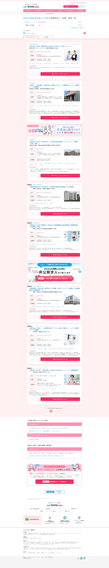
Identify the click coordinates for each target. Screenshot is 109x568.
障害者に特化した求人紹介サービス (29, 534)
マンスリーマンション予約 (37, 544)
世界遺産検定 (33, 543)
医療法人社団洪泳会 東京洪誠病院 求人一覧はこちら (71, 257)
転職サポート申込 (67, 511)
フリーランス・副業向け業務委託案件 (42, 534)
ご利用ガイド (39, 10)
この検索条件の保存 (75, 27)
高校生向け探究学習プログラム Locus (35, 538)
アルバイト (68, 533)
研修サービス (25, 552)
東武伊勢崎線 (46, 431)
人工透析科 (31, 455)
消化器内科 (38, 455)
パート (72, 533)
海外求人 (54, 533)
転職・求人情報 (49, 533)
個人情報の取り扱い (73, 508)
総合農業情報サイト (39, 543)
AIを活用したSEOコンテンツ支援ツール (49, 544)
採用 (42, 557)
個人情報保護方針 (50, 557)
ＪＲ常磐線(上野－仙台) (35, 428)
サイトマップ (61, 508)
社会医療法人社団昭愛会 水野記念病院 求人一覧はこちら (71, 120)
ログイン (82, 6)
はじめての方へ (50, 10)
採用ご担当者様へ (73, 2)
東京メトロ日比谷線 (52, 428)
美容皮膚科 (49, 453)
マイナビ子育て (45, 543)
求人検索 (60, 10)
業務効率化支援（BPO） (32, 552)
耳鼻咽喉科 (61, 453)
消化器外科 (56, 455)
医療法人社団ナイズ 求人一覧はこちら (74, 76)
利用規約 (42, 511)
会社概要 (29, 557)
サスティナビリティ (37, 557)
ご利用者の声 (71, 10)
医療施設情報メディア (74, 543)
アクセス (33, 557)
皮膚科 (35, 453)
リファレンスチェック (58, 552)
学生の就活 (25, 533)
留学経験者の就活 (30, 533)
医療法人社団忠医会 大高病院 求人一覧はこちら (72, 216)
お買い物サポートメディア (28, 544)
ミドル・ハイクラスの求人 (61, 533)
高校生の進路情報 (26, 538)
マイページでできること (82, 2)
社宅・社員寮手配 (51, 552)
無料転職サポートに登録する (55, 481)
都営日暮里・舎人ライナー (35, 431)
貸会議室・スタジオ (44, 552)
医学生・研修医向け (43, 533)
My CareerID (68, 543)
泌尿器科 (44, 455)
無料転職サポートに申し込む (70, 6)
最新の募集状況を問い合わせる (61, 213)
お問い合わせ (54, 511)
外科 (62, 455)
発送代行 (38, 552)
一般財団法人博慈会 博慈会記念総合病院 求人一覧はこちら (70, 178)
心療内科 (55, 453)
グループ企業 (45, 557)
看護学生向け (37, 533)
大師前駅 (31, 439)
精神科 (30, 453)
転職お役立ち (81, 10)
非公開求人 (29, 33)
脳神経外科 (50, 455)
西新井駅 (37, 439)
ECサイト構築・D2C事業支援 (53, 543)
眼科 (39, 453)
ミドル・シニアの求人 (77, 533)
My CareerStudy (61, 543)
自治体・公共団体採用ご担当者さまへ (35, 508)
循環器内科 (71, 453)
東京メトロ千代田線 (63, 428)
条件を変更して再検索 (55, 492)
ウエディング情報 (26, 543)
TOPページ (29, 10)
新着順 (46, 37)
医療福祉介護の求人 (52, 534)
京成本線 (44, 428)
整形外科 (43, 453)
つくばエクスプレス (55, 431)
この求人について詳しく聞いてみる (61, 73)
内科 (66, 453)
